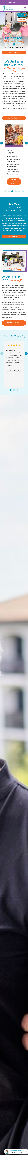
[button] (1, 143)
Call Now (21, 15)
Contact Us (21, 19)
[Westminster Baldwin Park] (8, 8)
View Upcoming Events (14, 2)
